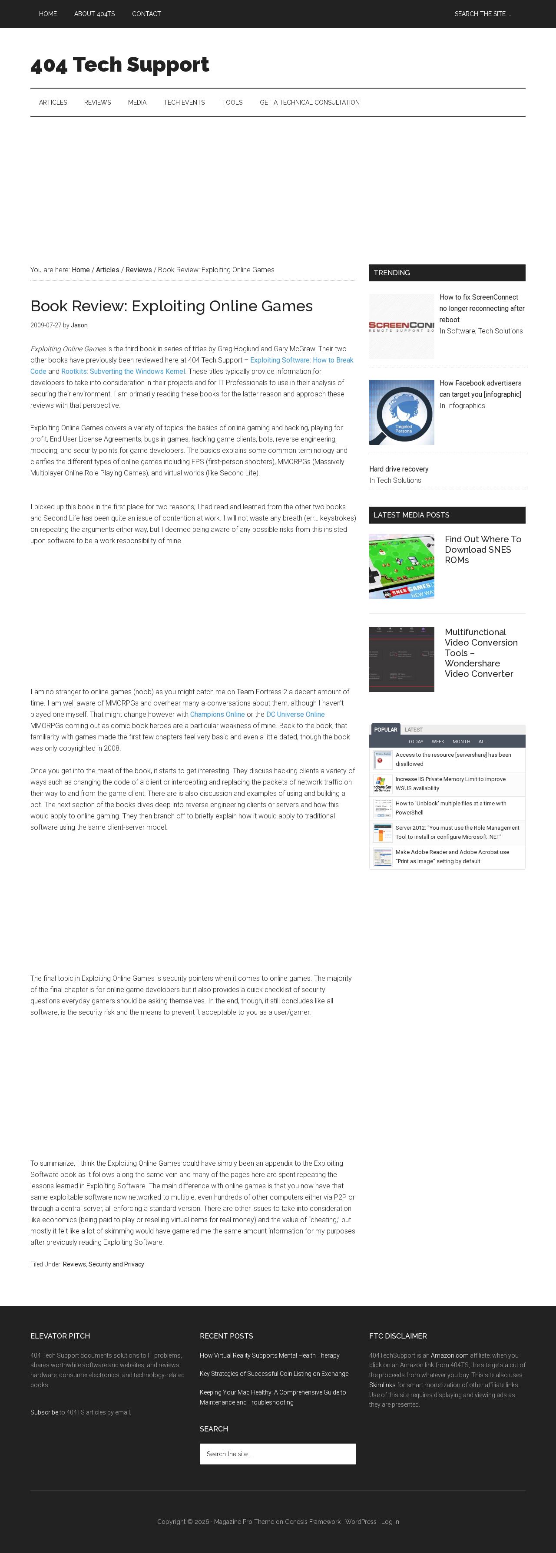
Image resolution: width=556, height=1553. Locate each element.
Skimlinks (382, 1385)
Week (438, 742)
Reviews (74, 1264)
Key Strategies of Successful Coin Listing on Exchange (274, 1373)
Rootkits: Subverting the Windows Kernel (123, 371)
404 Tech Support (119, 64)
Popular (385, 730)
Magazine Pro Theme (244, 1521)
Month (461, 742)
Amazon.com (450, 1355)
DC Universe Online (295, 714)
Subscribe (44, 1412)
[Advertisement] (278, 182)
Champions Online (217, 714)
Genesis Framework (313, 1521)
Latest (414, 730)
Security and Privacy (116, 1264)
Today (416, 742)
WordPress (361, 1521)
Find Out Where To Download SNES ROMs (483, 549)
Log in (390, 1521)
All (483, 742)
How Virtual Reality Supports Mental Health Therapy (270, 1355)
